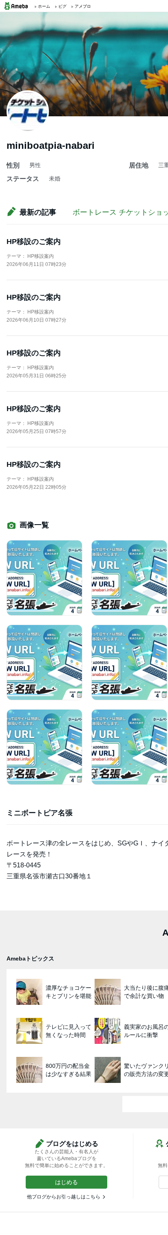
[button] (66, 1182)
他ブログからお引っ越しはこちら (63, 1197)
